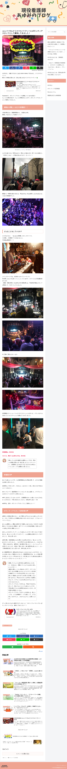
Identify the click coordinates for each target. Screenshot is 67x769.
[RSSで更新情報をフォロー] (33, 646)
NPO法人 (50, 85)
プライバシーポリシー (61, 765)
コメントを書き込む (23, 754)
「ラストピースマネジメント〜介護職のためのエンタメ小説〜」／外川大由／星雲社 (56, 52)
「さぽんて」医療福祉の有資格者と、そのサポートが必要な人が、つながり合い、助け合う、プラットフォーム (56, 66)
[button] (64, 32)
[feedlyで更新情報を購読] (12, 646)
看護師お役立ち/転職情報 (54, 95)
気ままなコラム (52, 92)
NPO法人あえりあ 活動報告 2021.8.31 (56, 58)
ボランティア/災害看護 (8, 625)
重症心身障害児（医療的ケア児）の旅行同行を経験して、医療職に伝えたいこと (56, 44)
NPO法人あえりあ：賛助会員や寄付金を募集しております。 (56, 73)
